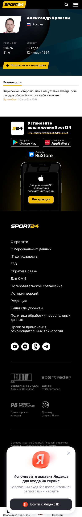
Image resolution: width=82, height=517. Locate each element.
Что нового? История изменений (48, 132)
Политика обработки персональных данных (40, 317)
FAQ (14, 264)
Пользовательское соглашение (36, 286)
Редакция (19, 301)
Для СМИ (18, 278)
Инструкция (41, 199)
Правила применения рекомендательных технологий (37, 329)
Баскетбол (9, 99)
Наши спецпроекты (27, 308)
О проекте (19, 242)
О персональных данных (31, 249)
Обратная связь (24, 271)
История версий (24, 293)
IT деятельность (24, 256)
